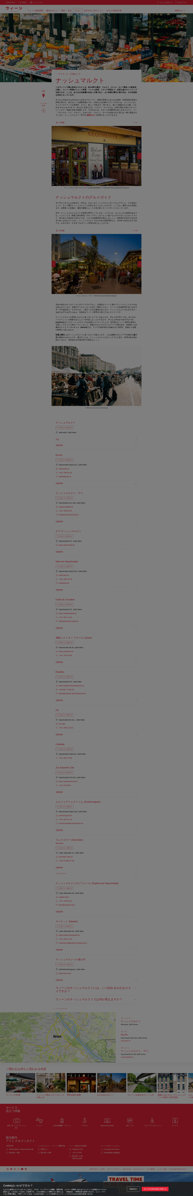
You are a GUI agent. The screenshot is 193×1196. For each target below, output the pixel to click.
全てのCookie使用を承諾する (155, 1189)
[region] (96, 1189)
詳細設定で (133, 1189)
